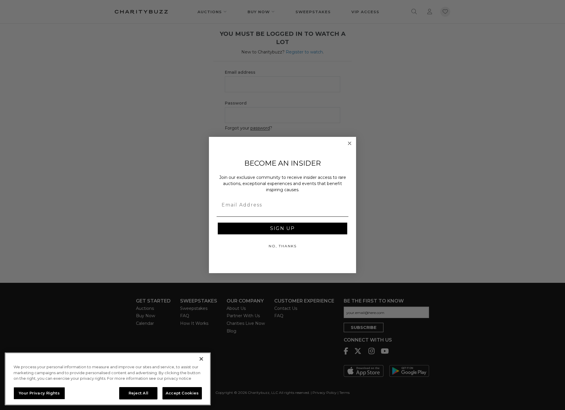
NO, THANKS (283, 246)
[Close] (201, 358)
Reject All (138, 393)
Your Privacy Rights (39, 393)
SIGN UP (282, 228)
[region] (108, 378)
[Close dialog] (349, 143)
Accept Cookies (182, 393)
